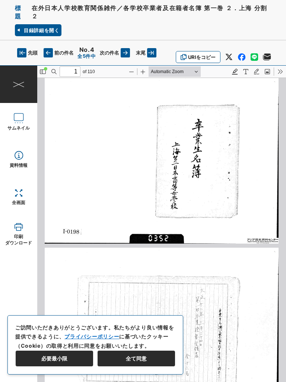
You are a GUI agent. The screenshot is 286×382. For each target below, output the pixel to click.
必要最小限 (54, 358)
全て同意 (136, 358)
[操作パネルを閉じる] (18, 84)
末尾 (141, 53)
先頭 (33, 53)
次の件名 (109, 53)
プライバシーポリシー (91, 336)
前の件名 (64, 53)
